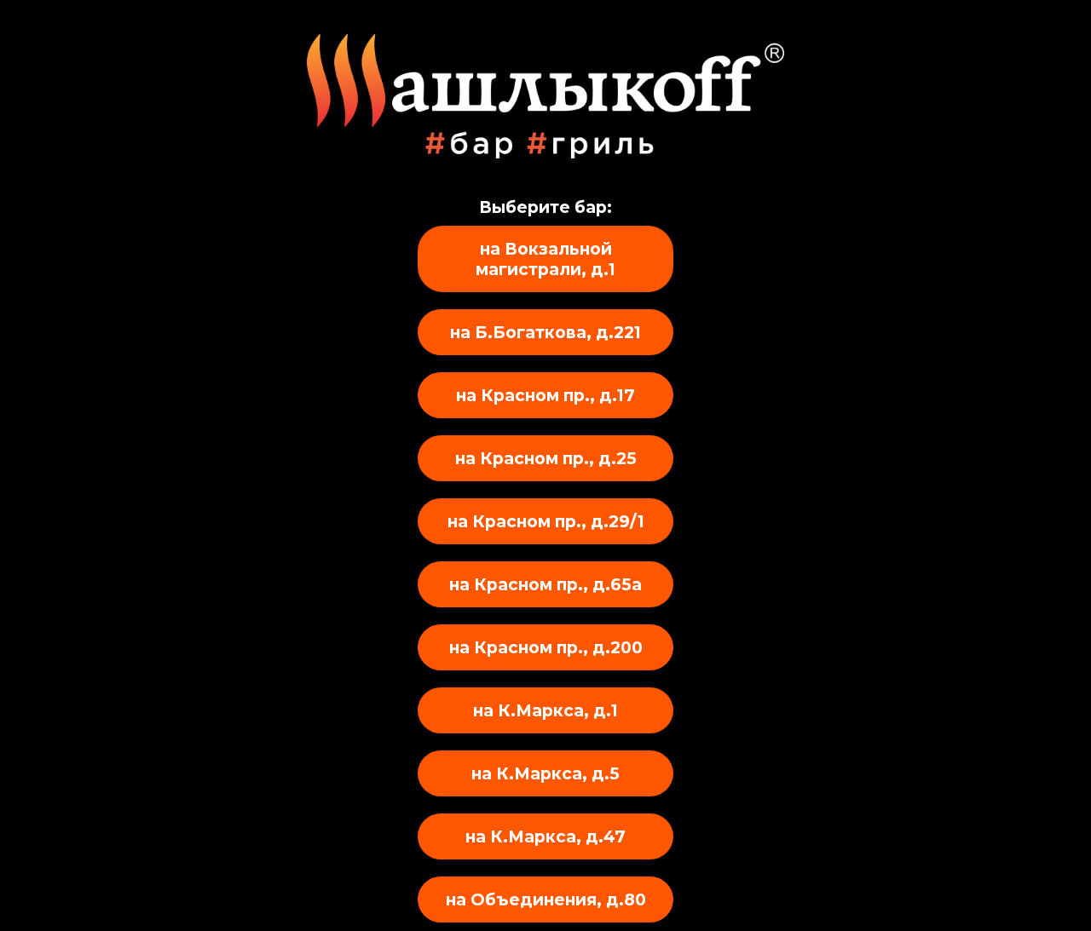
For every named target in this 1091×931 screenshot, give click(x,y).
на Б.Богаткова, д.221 (545, 332)
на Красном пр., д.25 (546, 458)
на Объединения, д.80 (546, 899)
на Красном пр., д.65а (545, 584)
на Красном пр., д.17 (545, 395)
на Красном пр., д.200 (546, 647)
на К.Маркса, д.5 (545, 773)
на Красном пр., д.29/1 (545, 521)
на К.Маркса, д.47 (545, 836)
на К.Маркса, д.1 (545, 710)
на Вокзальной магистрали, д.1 (545, 258)
